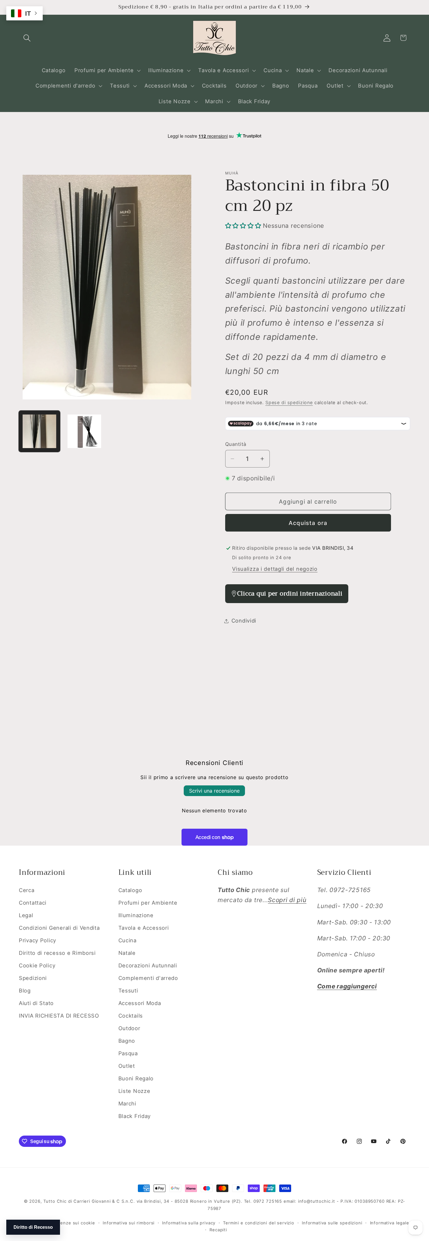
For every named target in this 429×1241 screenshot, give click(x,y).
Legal (26, 915)
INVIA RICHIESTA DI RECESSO (59, 1016)
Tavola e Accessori (143, 928)
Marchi (127, 1103)
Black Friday (134, 1116)
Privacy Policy (37, 940)
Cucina (127, 940)
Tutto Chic (54, 1201)
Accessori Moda (139, 1003)
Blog (25, 990)
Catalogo (130, 890)
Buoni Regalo (136, 1078)
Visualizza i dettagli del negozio (275, 569)
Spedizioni (33, 978)
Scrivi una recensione (214, 791)
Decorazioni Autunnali (147, 965)
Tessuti (128, 990)
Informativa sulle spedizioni (332, 1222)
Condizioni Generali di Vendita (59, 928)
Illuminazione (136, 915)
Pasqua (128, 1053)
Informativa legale (389, 1222)
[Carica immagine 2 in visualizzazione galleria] (84, 431)
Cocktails (130, 1016)
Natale (127, 953)
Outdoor (129, 1028)
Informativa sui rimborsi (129, 1222)
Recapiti (218, 1229)
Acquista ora (308, 523)
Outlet (126, 1066)
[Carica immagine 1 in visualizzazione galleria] (39, 431)
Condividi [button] (243, 621)
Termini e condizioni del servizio (258, 1222)
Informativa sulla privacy (188, 1222)
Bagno (126, 1041)
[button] (27, 37)
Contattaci (32, 903)
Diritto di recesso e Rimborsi (57, 953)
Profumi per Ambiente (147, 903)
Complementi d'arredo (148, 978)
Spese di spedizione (289, 402)
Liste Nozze (134, 1091)
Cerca (27, 890)
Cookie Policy (37, 965)
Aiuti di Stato (36, 1003)
